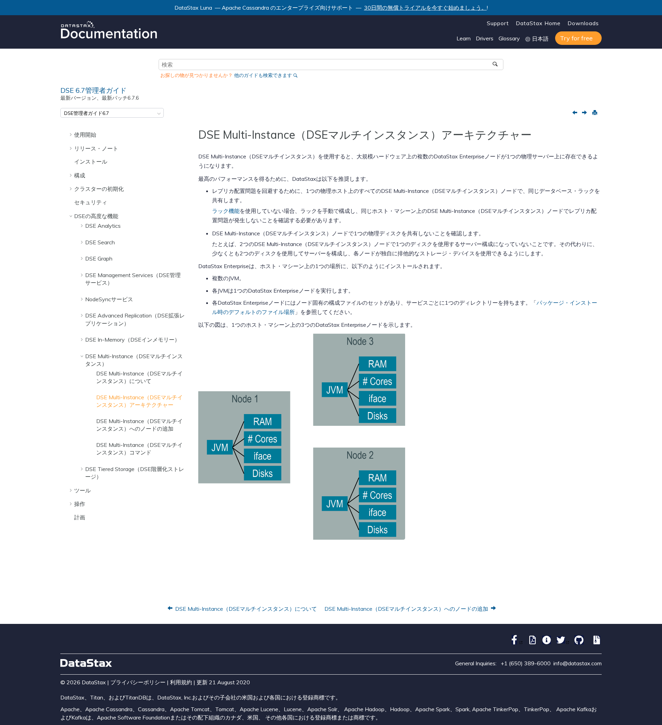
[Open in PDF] (530, 642)
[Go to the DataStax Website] (86, 663)
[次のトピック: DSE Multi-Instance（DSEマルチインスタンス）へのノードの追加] (585, 113)
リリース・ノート (96, 148)
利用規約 (181, 682)
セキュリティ (90, 202)
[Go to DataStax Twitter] (561, 642)
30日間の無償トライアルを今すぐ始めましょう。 (425, 7)
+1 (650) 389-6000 (526, 663)
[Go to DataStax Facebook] (514, 642)
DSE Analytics (103, 225)
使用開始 (85, 134)
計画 (79, 517)
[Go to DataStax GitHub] (577, 642)
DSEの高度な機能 (96, 216)
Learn (464, 38)
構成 (79, 175)
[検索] (495, 64)
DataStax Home (538, 23)
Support (498, 23)
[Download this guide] (595, 642)
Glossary (509, 38)
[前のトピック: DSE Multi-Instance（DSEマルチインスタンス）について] (575, 113)
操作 (79, 503)
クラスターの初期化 (99, 188)
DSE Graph (98, 258)
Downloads (583, 23)
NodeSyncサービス (109, 299)
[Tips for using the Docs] (545, 642)
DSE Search (100, 242)
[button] (71, 134)
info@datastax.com (577, 663)
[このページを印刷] (594, 113)
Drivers (484, 38)
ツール (82, 490)
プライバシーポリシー (138, 682)
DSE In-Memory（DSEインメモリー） (132, 339)
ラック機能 (226, 210)
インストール (90, 161)
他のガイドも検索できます (263, 75)
